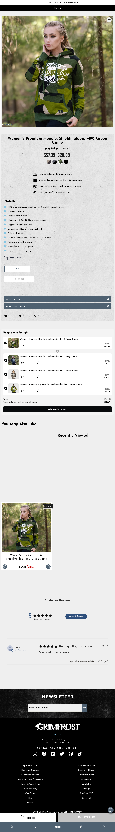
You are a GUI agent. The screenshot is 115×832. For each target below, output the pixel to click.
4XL (44, 268)
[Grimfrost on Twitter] (62, 754)
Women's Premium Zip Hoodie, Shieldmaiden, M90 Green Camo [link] (51, 384)
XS (17, 268)
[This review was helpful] (99, 661)
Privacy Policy (30, 789)
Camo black (54, 162)
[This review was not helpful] (105, 661)
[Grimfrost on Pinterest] (71, 754)
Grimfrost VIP (86, 793)
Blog (30, 798)
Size (7, 264)
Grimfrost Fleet (86, 775)
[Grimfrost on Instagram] (35, 754)
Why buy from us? (86, 765)
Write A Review (76, 616)
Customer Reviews (30, 775)
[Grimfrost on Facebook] (44, 754)
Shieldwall (86, 798)
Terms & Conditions (30, 784)
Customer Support (30, 770)
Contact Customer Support (57, 748)
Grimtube (86, 784)
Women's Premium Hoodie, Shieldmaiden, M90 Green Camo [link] (49, 339)
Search (30, 803)
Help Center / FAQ (30, 765)
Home (57, 8)
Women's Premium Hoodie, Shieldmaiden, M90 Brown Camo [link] (49, 371)
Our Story (30, 793)
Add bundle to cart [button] (57, 409)
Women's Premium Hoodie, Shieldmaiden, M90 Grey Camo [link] (48, 356)
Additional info (15, 306)
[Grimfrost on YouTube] (53, 754)
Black (66, 162)
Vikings (86, 789)
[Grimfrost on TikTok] (80, 754)
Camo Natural (49, 162)
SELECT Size (30, 818)
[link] (13, 343)
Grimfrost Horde (86, 770)
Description (13, 299)
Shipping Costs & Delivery (30, 779)
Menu (58, 826)
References (86, 779)
